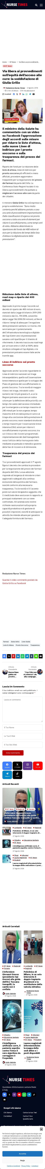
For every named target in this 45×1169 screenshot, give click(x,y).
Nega (22, 1160)
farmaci (6, 642)
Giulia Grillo (15, 642)
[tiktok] (34, 1094)
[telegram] (29, 1094)
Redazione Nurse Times (15, 88)
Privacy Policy (25, 1166)
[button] (41, 1129)
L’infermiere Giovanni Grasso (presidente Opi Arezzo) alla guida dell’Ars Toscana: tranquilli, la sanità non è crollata (21, 815)
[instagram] (14, 1094)
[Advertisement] (22, 36)
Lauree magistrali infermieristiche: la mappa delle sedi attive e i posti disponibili (27, 864)
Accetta (22, 1154)
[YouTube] (19, 1094)
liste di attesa (8, 645)
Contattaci (34, 1166)
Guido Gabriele (12, 821)
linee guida (26, 642)
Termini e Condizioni (13, 1166)
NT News (13, 62)
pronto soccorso (22, 645)
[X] (9, 1094)
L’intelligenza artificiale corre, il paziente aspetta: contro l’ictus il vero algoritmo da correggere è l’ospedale (26, 847)
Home (4, 62)
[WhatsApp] (24, 1094)
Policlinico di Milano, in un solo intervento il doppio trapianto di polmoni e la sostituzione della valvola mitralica (26, 832)
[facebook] (4, 1094)
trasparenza (34, 645)
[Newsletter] (4, 1100)
